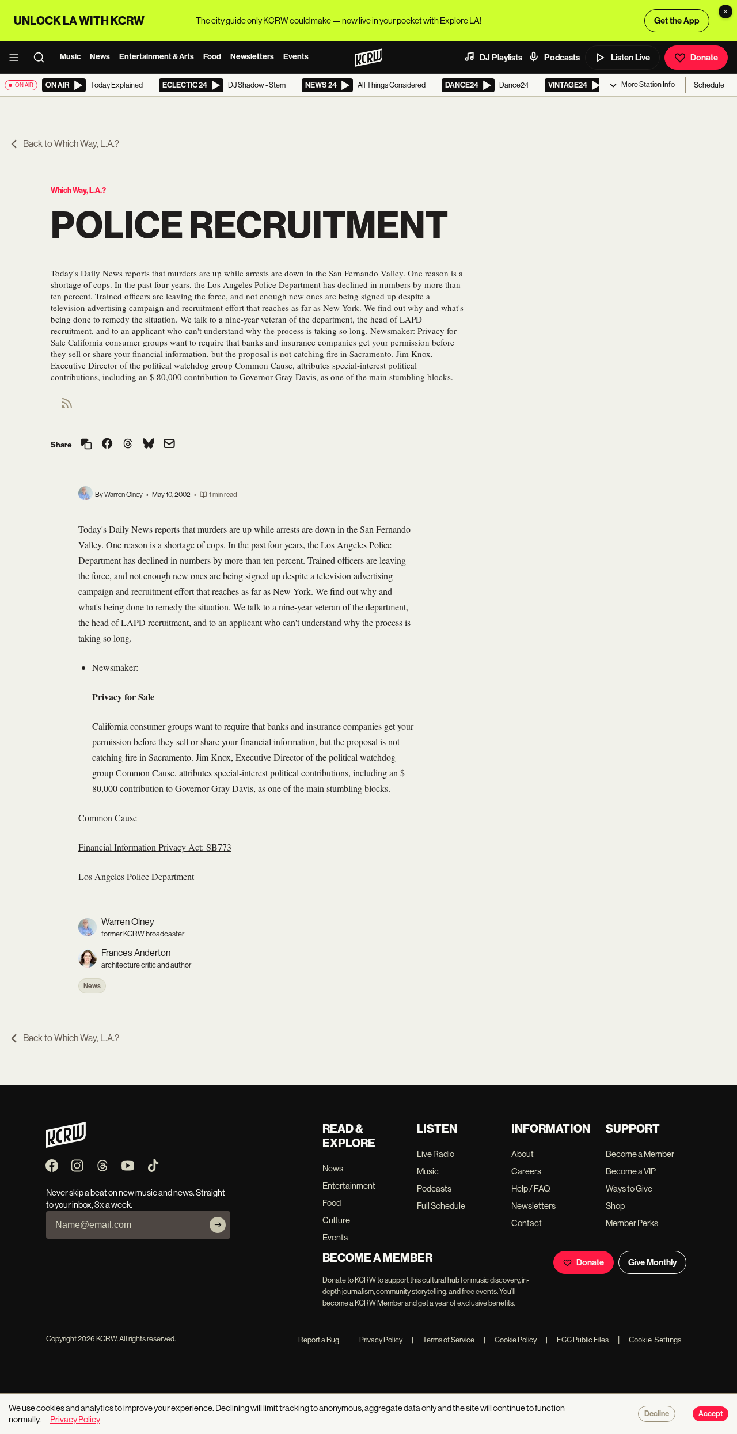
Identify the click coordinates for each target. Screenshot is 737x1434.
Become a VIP (631, 1171)
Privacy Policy (375, 1340)
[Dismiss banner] (725, 11)
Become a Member (640, 1154)
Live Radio (435, 1154)
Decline (656, 1413)
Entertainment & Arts (156, 57)
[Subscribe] (218, 1225)
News (100, 57)
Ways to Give (629, 1188)
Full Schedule (441, 1206)
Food (212, 57)
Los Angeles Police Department (136, 876)
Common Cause (107, 817)
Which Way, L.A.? (78, 190)
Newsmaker (114, 667)
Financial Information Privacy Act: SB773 (154, 847)
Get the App (677, 21)
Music (70, 57)
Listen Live (630, 57)
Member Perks (632, 1223)
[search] (42, 57)
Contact (526, 1223)
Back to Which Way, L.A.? (71, 143)
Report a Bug (318, 1340)
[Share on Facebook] (107, 445)
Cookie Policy (510, 1340)
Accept (710, 1413)
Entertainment (348, 1185)
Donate (704, 57)
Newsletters (252, 57)
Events (296, 57)
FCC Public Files (577, 1340)
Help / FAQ (530, 1188)
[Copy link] (86, 445)
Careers (526, 1171)
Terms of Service (443, 1340)
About (522, 1154)
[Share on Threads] (128, 445)
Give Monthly (652, 1262)
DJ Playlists (501, 57)
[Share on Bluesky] (148, 445)
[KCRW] (66, 1145)
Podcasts (562, 57)
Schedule (709, 85)
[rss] (67, 406)
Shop (615, 1206)
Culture (336, 1220)
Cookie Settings (655, 1340)
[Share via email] (169, 445)
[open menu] (17, 57)
